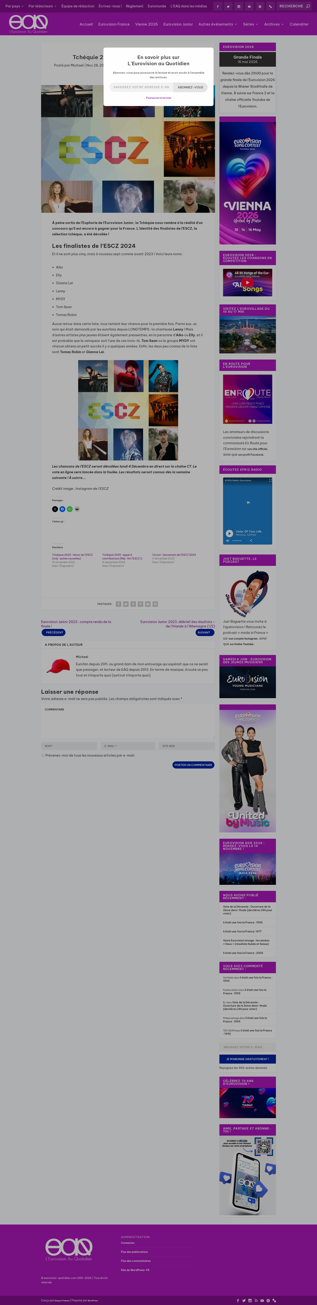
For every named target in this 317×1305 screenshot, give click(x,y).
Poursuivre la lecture (158, 98)
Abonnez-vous (190, 87)
